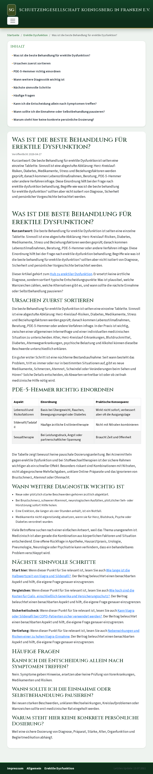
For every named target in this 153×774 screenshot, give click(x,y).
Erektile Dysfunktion (36, 35)
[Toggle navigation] (12, 21)
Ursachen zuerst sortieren (32, 63)
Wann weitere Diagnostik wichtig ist (39, 79)
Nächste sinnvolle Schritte (32, 87)
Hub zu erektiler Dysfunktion (71, 274)
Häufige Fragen (24, 95)
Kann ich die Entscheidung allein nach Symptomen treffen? (55, 103)
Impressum (15, 768)
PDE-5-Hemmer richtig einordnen (37, 71)
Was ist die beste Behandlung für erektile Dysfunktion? (52, 55)
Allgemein (34, 768)
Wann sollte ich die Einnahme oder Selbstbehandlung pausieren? (59, 111)
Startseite (13, 35)
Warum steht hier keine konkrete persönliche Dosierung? (54, 119)
